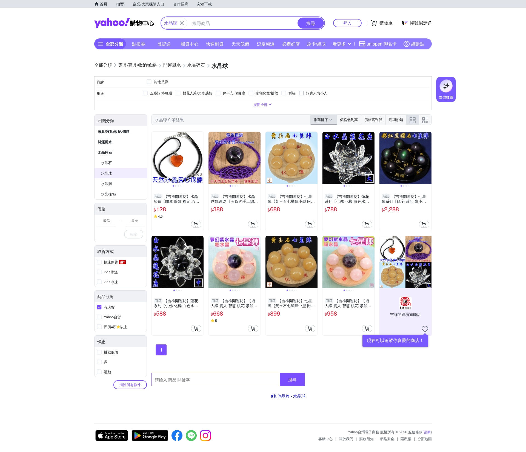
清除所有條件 (130, 384)
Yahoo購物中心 (124, 23)
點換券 (138, 44)
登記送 (164, 44)
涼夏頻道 (266, 44)
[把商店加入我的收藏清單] (425, 329)
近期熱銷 (396, 119)
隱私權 (406, 438)
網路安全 (387, 438)
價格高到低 (373, 119)
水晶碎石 (105, 152)
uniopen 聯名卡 (382, 44)
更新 (427, 431)
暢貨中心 (189, 44)
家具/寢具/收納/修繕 (114, 131)
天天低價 (240, 44)
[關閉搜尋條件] (181, 23)
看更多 (339, 44)
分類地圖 (425, 438)
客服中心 (325, 438)
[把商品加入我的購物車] (196, 224)
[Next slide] (200, 158)
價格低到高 (349, 119)
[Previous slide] (155, 158)
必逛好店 (291, 44)
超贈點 (417, 44)
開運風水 (105, 141)
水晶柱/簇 (108, 193)
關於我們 (346, 438)
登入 (347, 23)
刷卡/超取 (316, 44)
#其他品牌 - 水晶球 (288, 396)
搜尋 (292, 379)
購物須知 (366, 438)
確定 (133, 234)
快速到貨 (215, 44)
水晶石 (106, 162)
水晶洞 (106, 183)
